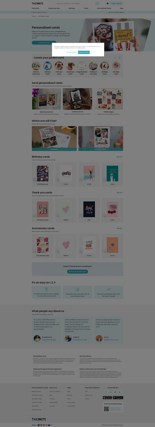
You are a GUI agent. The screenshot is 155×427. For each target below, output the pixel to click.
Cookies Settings (71, 52)
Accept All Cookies (84, 52)
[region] (78, 50)
